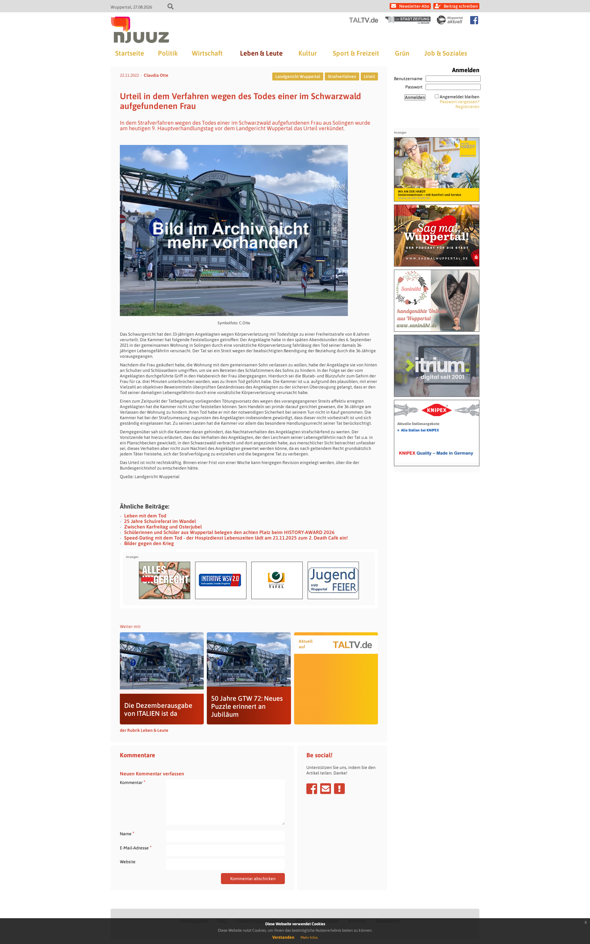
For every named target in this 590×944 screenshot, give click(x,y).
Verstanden (283, 937)
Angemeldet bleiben (459, 96)
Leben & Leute (261, 53)
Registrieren (467, 106)
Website (128, 861)
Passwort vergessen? (459, 101)
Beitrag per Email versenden (325, 788)
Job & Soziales (445, 53)
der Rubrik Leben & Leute (144, 730)
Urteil (369, 76)
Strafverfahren (342, 76)
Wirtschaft (207, 53)
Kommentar (132, 782)
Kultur (307, 53)
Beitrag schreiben (461, 6)
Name (127, 834)
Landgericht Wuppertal (297, 76)
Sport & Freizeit (356, 53)
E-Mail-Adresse (135, 848)
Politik (168, 53)
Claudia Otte (156, 75)
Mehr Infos (309, 937)
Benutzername (408, 78)
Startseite (129, 53)
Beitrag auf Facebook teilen (311, 788)
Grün (402, 53)
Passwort (414, 86)
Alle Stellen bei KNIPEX (418, 429)
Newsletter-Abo (414, 6)
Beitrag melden (339, 788)
